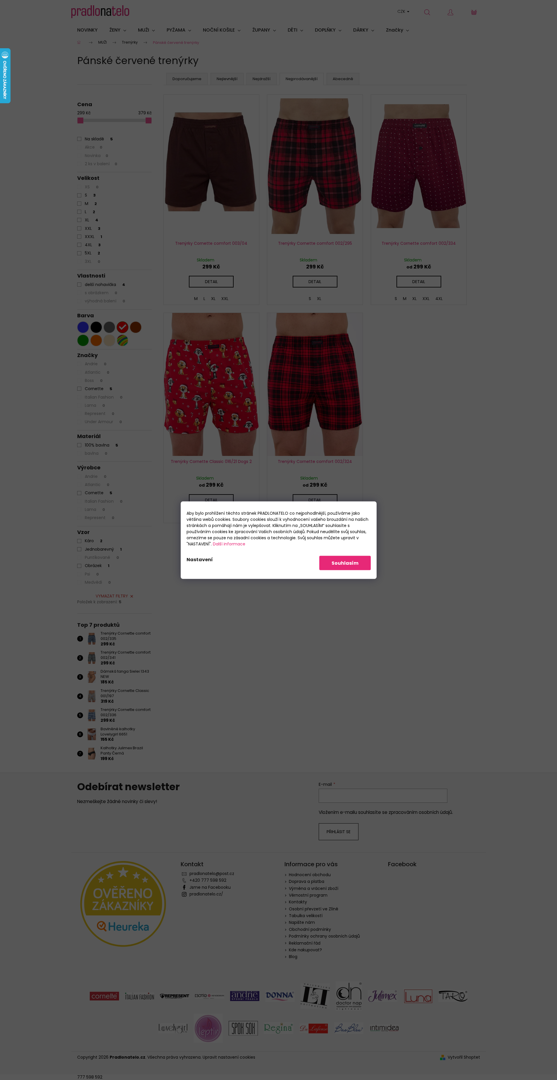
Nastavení (200, 559)
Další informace (229, 544)
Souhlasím (345, 562)
